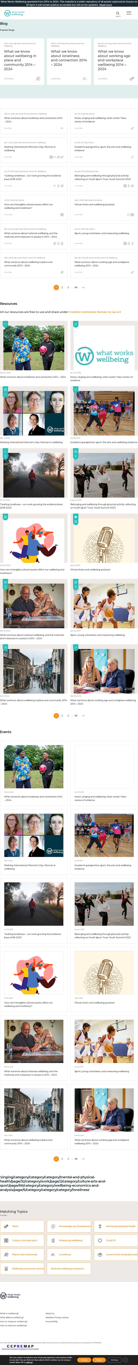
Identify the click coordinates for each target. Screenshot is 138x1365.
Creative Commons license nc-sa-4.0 (95, 312)
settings (29, 1362)
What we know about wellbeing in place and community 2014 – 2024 (114, 60)
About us (50, 1313)
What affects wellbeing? (12, 1317)
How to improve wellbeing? (13, 1325)
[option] (69, 61)
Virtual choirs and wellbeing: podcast (95, 204)
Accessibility (52, 1321)
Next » (82, 287)
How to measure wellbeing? (13, 1321)
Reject (99, 1360)
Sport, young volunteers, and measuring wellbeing (102, 233)
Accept (84, 1360)
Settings (114, 1360)
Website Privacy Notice (57, 1317)
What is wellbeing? (9, 1313)
